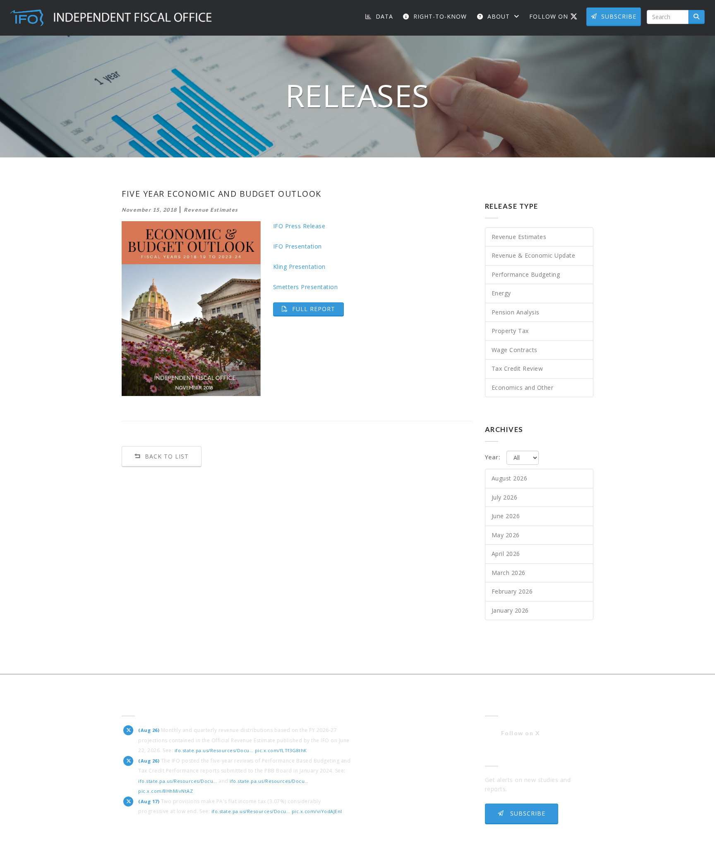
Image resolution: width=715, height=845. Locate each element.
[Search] (697, 17)
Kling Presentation (299, 266)
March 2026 (508, 573)
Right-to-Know (439, 16)
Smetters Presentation (305, 287)
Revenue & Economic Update (534, 255)
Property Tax (510, 331)
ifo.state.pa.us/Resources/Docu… (214, 750)
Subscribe (618, 16)
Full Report (317, 308)
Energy (501, 293)
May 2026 (506, 535)
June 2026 (506, 516)
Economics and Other (523, 387)
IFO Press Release (299, 226)
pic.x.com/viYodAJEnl (317, 811)
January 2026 (510, 610)
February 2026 (512, 591)
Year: (493, 457)
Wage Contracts (514, 350)
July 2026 (505, 497)
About (498, 16)
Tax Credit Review (517, 368)
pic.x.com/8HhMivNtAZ (165, 791)
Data (383, 16)
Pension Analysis (516, 312)
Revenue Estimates (519, 237)
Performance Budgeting (526, 274)
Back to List (166, 456)
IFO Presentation (297, 246)
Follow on (556, 16)
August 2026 (510, 478)
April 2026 (506, 554)
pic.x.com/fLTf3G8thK (281, 750)
